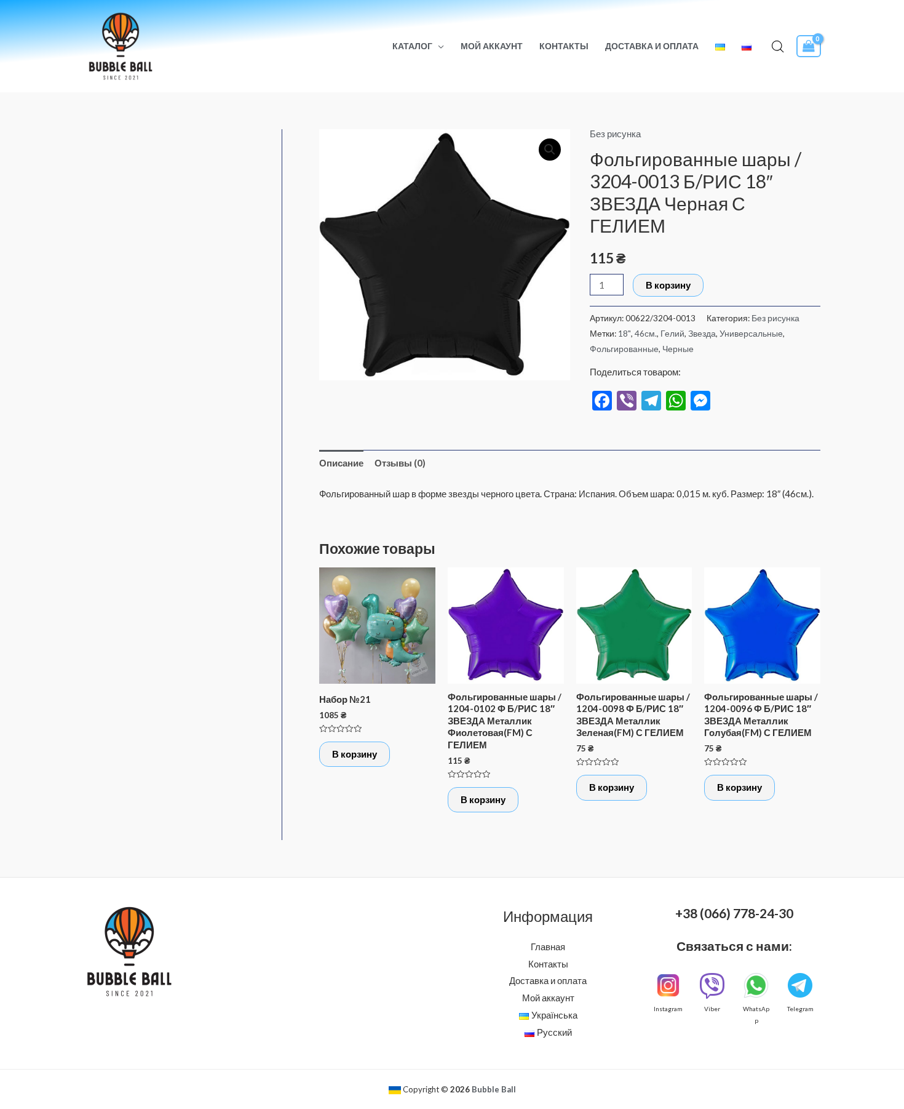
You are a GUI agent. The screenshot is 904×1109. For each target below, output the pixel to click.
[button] (550, 149)
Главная (548, 946)
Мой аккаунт (492, 46)
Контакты (564, 46)
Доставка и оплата (652, 46)
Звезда (702, 333)
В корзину (668, 284)
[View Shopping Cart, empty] (808, 46)
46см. (646, 333)
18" (624, 333)
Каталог (412, 46)
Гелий (672, 333)
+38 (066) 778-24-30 (734, 913)
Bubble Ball (494, 1089)
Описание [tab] (341, 462)
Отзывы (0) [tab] (400, 462)
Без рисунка (615, 133)
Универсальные (751, 333)
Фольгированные (624, 349)
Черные (678, 349)
